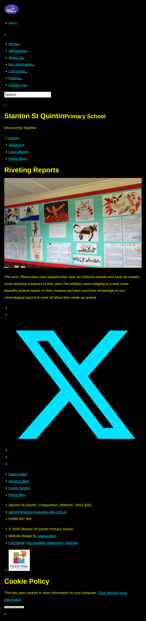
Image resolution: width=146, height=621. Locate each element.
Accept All (8, 607)
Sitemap (71, 543)
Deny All (20, 607)
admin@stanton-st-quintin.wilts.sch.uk (37, 512)
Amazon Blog (19, 481)
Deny (14, 607)
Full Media (16, 543)
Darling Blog (18, 474)
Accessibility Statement (44, 543)
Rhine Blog (17, 495)
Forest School (19, 488)
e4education (47, 536)
